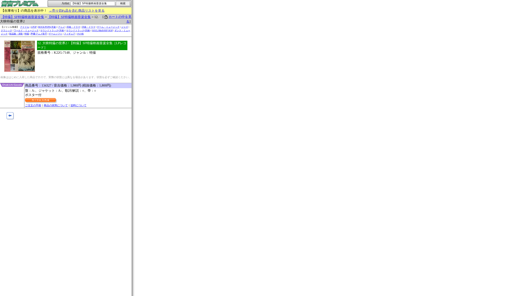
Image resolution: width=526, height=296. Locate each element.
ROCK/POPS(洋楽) (47, 27)
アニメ (61, 27)
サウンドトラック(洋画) (52, 30)
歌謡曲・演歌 (16, 33)
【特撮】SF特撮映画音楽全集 (22, 17)
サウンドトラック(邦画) (78, 30)
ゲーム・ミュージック (108, 27)
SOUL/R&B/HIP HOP (102, 30)
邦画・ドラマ (73, 27)
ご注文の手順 (33, 105)
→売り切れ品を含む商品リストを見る (77, 10)
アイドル (24, 27)
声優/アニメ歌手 (39, 33)
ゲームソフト (55, 33)
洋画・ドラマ (88, 27)
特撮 (26, 33)
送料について (78, 105)
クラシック (6, 30)
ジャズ (124, 27)
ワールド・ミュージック (26, 30)
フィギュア (69, 33)
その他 (80, 33)
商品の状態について (56, 105)
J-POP (34, 27)
